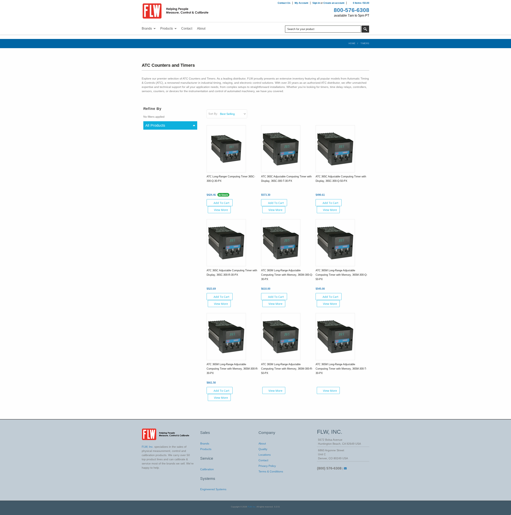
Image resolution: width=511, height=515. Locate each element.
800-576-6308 (351, 10)
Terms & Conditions (270, 471)
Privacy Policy (267, 465)
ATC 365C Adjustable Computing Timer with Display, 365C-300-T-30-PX (286, 178)
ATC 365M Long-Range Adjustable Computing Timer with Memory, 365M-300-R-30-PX (232, 369)
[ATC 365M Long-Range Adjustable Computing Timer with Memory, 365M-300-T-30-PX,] (335, 336)
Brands (204, 443)
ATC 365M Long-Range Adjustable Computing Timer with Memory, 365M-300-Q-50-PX (341, 275)
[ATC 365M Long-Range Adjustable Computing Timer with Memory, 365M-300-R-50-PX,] (280, 336)
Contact (263, 460)
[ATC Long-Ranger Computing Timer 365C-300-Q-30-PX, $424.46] (226, 148)
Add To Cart (221, 203)
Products (205, 449)
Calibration (207, 469)
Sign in (316, 3)
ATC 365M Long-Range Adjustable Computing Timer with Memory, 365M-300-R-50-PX (287, 369)
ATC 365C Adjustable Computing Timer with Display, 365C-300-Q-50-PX (341, 178)
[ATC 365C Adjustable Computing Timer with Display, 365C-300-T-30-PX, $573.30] (280, 148)
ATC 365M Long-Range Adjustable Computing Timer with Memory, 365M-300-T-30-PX (341, 369)
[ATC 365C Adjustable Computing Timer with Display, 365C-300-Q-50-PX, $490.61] (335, 148)
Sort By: (213, 113)
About (262, 443)
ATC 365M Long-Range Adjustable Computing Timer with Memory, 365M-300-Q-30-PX (287, 275)
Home (352, 43)
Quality (262, 449)
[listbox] (233, 114)
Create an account (333, 3)
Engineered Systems (213, 489)
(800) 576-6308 (329, 468)
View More (221, 210)
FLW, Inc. (252, 507)
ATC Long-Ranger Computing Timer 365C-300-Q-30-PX (231, 178)
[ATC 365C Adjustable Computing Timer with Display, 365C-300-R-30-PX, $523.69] (226, 242)
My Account (301, 3)
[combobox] (323, 29)
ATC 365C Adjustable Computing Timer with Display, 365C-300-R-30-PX (232, 272)
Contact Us (284, 3)
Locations (264, 454)
